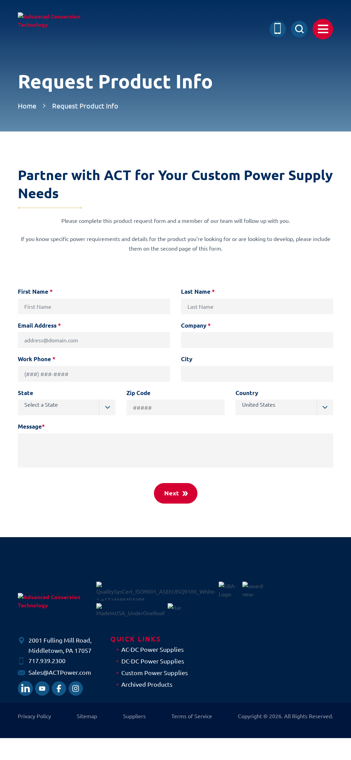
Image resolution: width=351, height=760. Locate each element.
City (186, 359)
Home (27, 106)
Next (171, 493)
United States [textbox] (258, 404)
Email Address (39, 325)
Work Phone (37, 359)
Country (246, 392)
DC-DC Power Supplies (152, 660)
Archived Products (146, 684)
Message (31, 426)
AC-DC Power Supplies (152, 649)
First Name (35, 291)
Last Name (198, 291)
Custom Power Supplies (154, 672)
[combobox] (67, 407)
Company (196, 325)
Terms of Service (191, 715)
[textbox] (70, 404)
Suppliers (134, 715)
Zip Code (138, 392)
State (25, 392)
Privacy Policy (34, 715)
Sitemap (87, 715)
